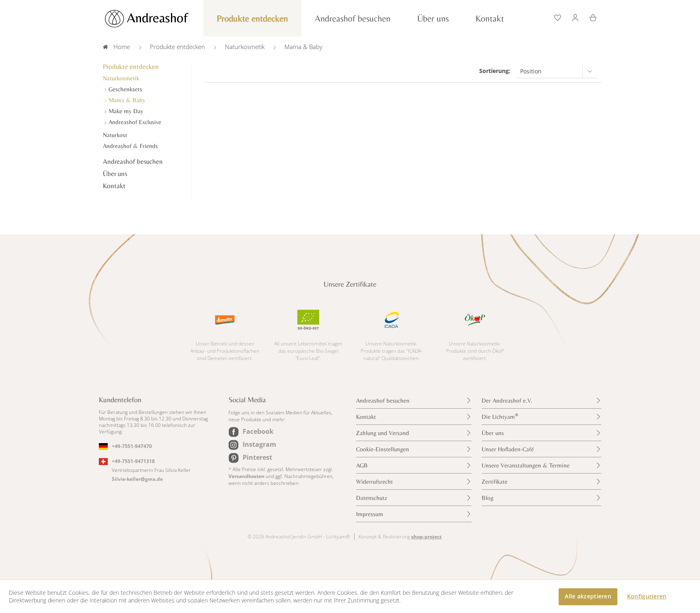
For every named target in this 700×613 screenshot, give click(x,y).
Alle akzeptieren (588, 596)
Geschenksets (124, 89)
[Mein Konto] (576, 17)
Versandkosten (246, 476)
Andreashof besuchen (133, 161)
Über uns (115, 173)
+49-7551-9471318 (133, 461)
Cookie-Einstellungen (382, 449)
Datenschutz (371, 497)
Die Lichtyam (500, 416)
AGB (362, 465)
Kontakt (114, 186)
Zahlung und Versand (382, 432)
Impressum (369, 513)
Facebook (258, 431)
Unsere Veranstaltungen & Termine (526, 465)
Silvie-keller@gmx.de (137, 479)
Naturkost (115, 134)
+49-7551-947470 (132, 446)
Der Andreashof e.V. (507, 400)
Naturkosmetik (121, 78)
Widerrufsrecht (374, 481)
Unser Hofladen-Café (508, 449)
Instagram (259, 444)
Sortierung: (494, 71)
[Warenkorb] (590, 17)
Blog (487, 497)
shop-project (426, 536)
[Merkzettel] (558, 17)
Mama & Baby (126, 99)
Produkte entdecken (131, 66)
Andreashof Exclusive (134, 121)
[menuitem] (558, 17)
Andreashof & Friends (130, 145)
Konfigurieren (647, 596)
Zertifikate (495, 481)
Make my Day (125, 110)
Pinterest (257, 457)
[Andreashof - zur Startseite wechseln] (155, 19)
